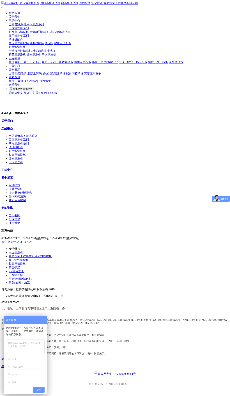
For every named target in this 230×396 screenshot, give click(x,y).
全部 (11, 24)
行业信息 (33, 81)
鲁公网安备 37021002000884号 (117, 373)
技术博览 (45, 81)
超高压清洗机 (17, 54)
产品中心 (14, 20)
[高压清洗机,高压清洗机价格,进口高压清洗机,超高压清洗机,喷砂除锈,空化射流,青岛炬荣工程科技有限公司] (115, 3)
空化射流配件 (62, 43)
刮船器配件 (36, 43)
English (52, 92)
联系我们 (14, 84)
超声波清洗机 (17, 47)
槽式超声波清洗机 (43, 50)
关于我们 (14, 16)
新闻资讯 (14, 77)
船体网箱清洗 (74, 73)
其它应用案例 (92, 73)
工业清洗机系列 (19, 28)
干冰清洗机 (49, 54)
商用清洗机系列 (19, 35)
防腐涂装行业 (82, 62)
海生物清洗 (176, 62)
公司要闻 (21, 81)
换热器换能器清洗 (53, 73)
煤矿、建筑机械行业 (105, 62)
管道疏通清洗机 (39, 31)
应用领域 (14, 58)
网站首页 (14, 13)
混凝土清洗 (34, 73)
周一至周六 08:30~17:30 (16, 241)
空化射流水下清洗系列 (29, 24)
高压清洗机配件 (19, 43)
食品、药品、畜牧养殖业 (57, 62)
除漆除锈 (21, 73)
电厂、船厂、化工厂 (28, 62)
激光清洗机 (34, 54)
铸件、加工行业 (158, 62)
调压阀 (49, 43)
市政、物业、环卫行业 (133, 62)
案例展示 (14, 69)
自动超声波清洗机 (20, 50)
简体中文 (29, 92)
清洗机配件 (16, 39)
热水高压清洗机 (19, 31)
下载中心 (14, 65)
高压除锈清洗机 (60, 31)
